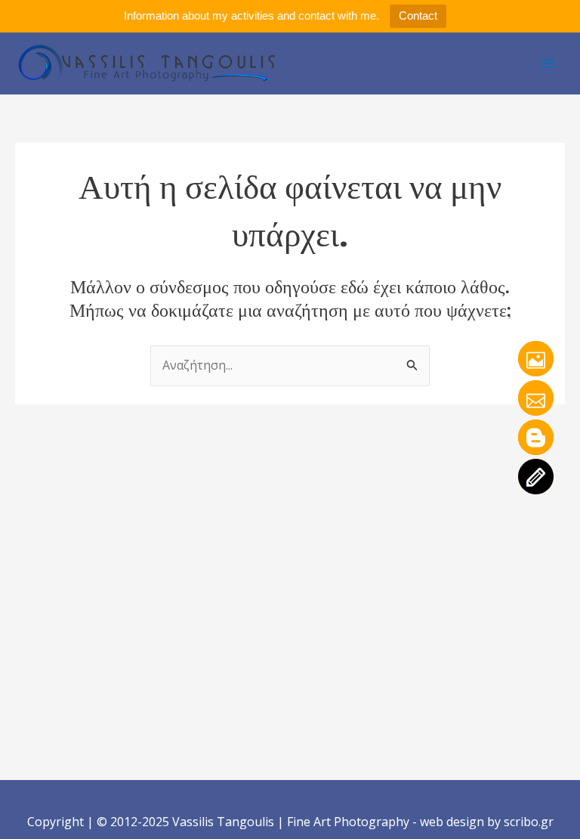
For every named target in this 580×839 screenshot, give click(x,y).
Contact (418, 15)
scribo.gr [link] (529, 821)
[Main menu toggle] (548, 63)
